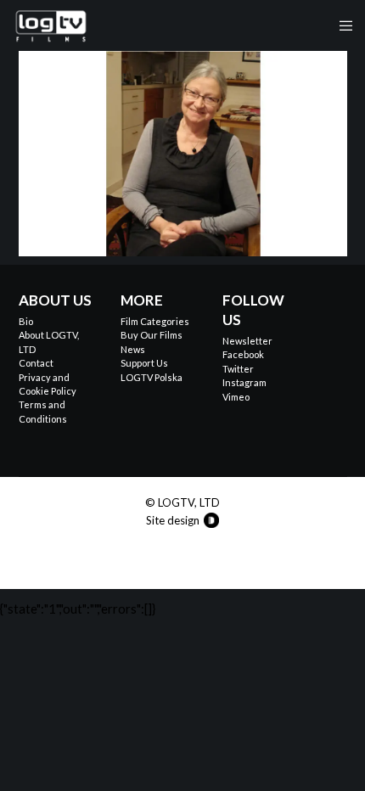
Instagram (244, 382)
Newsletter (247, 340)
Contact (36, 362)
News (133, 349)
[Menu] (341, 25)
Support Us (144, 362)
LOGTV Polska (151, 377)
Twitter (238, 368)
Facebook (243, 354)
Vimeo (236, 396)
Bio (26, 321)
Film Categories (155, 321)
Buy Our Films (151, 334)
